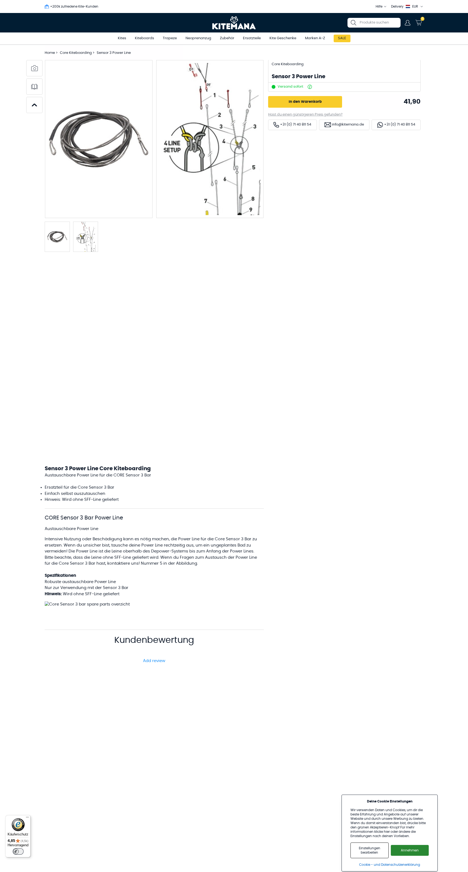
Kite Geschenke (282, 38)
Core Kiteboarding (76, 53)
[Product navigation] (34, 105)
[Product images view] (34, 68)
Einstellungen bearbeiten (369, 850)
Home (50, 53)
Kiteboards (144, 38)
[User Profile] (407, 23)
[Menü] (27, 818)
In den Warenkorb (305, 102)
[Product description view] (34, 86)
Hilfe (379, 6)
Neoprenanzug (198, 38)
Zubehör (227, 38)
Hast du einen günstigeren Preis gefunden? (305, 114)
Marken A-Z (315, 38)
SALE (342, 38)
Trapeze (170, 38)
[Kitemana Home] (234, 22)
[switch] (18, 851)
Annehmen (410, 850)
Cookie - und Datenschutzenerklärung (389, 864)
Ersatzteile (252, 38)
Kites (122, 38)
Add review (154, 661)
